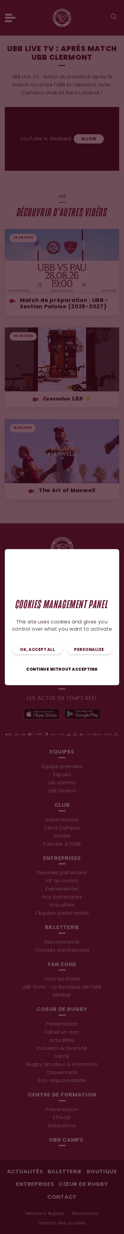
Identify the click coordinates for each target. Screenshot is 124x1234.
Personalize (89, 650)
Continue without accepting (62, 669)
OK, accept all (37, 650)
